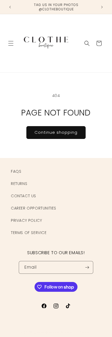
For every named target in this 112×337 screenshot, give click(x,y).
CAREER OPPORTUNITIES (33, 208)
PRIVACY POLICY (26, 220)
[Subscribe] (87, 267)
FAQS (16, 171)
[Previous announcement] (10, 7)
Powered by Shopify (76, 332)
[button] (11, 43)
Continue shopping (56, 132)
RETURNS (19, 183)
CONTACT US (23, 196)
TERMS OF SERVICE (29, 232)
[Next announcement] (102, 7)
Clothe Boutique (47, 332)
